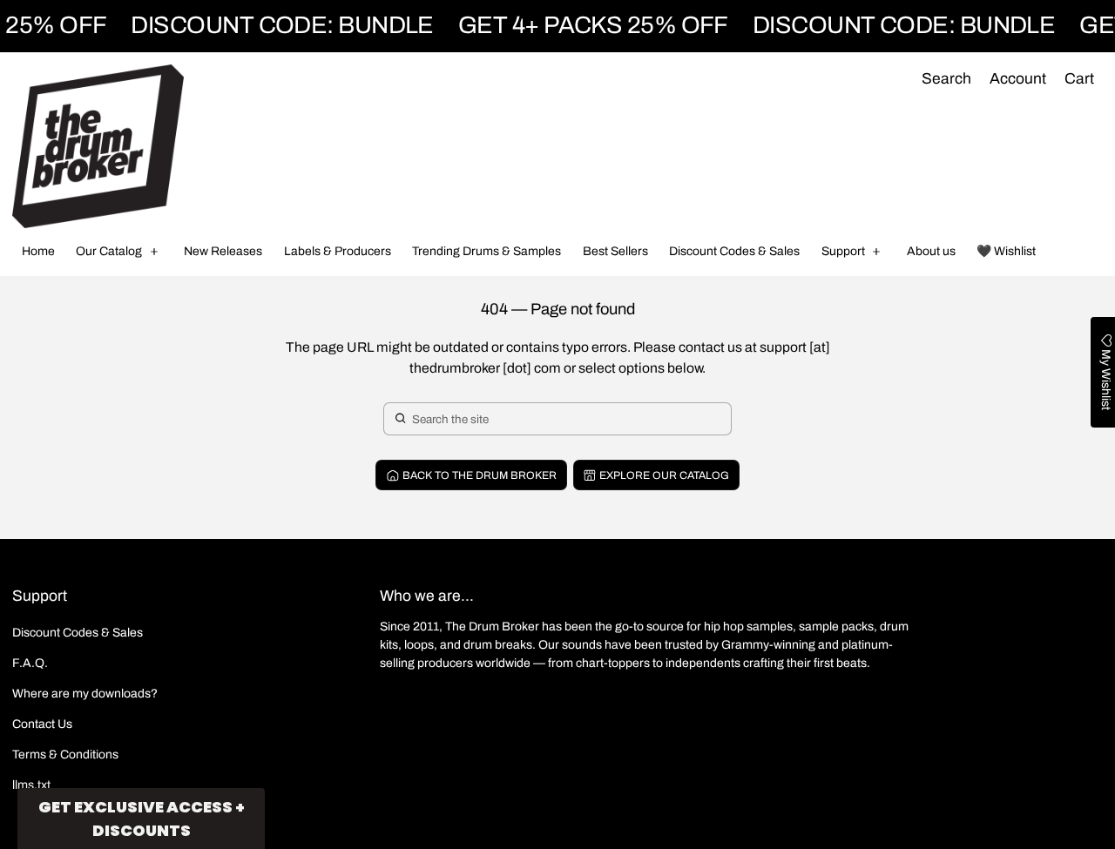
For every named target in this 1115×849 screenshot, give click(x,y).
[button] (946, 79)
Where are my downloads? (85, 693)
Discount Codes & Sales (77, 632)
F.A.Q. (30, 663)
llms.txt (31, 785)
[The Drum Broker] (98, 146)
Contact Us (42, 724)
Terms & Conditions (65, 754)
